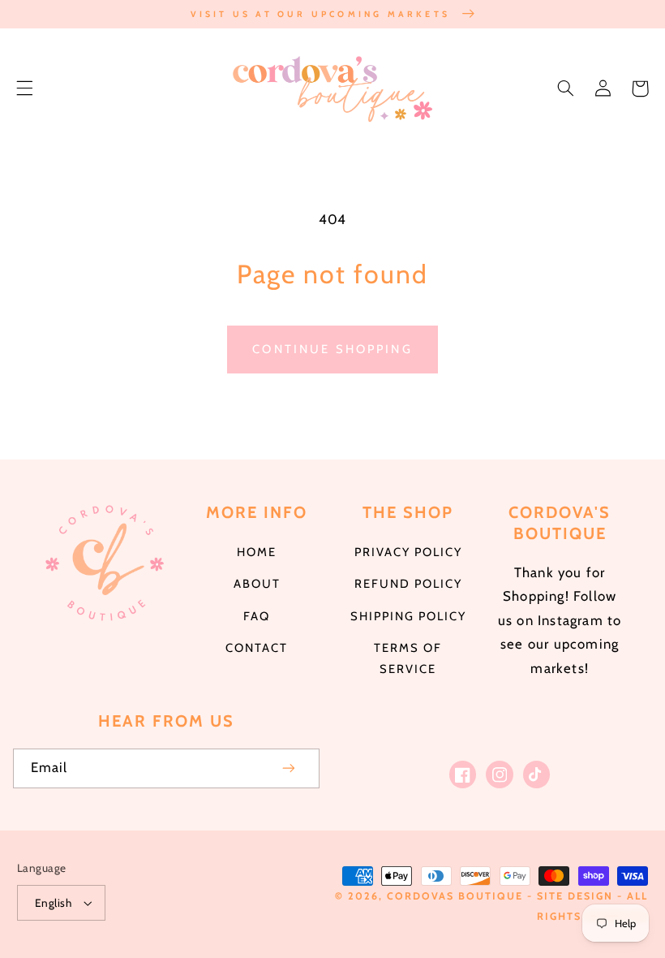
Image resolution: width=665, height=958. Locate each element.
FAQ (256, 616)
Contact (256, 648)
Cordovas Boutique (457, 896)
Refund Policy (408, 583)
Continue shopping (332, 349)
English (53, 902)
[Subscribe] (290, 768)
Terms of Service (408, 658)
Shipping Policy (408, 616)
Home (257, 552)
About (257, 583)
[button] (24, 88)
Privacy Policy (408, 552)
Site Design (575, 896)
